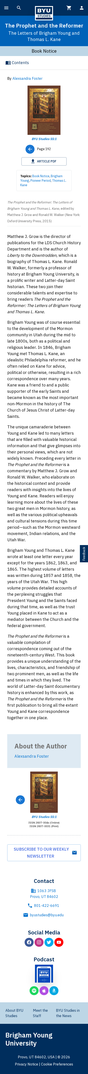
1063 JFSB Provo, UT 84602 (44, 894)
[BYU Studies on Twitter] (48, 942)
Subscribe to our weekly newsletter (41, 853)
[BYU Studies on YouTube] (58, 942)
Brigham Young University (28, 1039)
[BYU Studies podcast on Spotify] (34, 990)
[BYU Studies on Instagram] (39, 942)
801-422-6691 (46, 905)
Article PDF (46, 161)
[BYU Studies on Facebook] (29, 942)
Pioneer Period (40, 181)
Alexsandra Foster (27, 78)
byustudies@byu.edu (47, 915)
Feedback (84, 554)
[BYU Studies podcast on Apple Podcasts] (44, 990)
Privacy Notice (26, 1064)
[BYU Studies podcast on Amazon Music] (53, 990)
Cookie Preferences (57, 1064)
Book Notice (40, 176)
